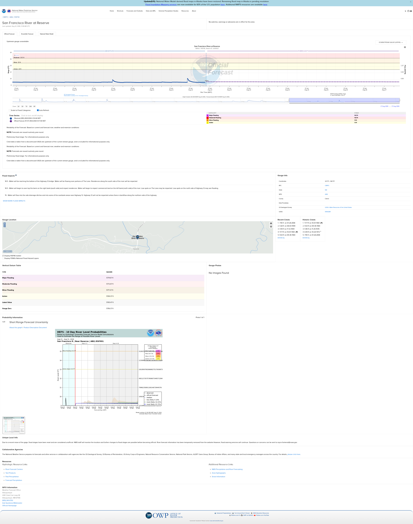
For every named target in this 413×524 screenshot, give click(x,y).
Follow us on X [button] (235, 515)
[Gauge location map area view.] (271, 226)
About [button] (194, 11)
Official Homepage (9, 506)
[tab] (9, 34)
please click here (293, 454)
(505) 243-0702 (7, 500)
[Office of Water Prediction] (167, 515)
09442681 (328, 212)
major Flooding (8, 278)
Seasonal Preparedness (223, 513)
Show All (281, 238)
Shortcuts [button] (120, 11)
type (4, 272)
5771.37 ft (109, 290)
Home (112, 11)
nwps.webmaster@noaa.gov (216, 520)
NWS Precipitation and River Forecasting (227, 469)
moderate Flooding (9, 284)
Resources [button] (185, 11)
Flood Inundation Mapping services (161, 4)
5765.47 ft (110, 302)
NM (326, 190)
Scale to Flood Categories (21, 110)
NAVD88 (109, 272)
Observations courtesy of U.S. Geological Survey (76, 95)
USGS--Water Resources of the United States (338, 207)
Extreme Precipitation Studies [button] (168, 11)
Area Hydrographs (219, 473)
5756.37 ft (109, 309)
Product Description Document (35, 328)
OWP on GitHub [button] (248, 515)
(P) (297, 232)
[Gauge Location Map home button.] (271, 223)
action (4, 296)
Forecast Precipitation (13, 480)
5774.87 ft (109, 278)
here (223, 4)
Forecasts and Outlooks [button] (135, 11)
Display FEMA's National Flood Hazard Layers (21, 258)
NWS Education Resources (261, 513)
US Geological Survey (69, 94)
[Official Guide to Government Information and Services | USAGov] (149, 515)
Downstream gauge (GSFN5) (390, 42)
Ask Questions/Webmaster (12, 503)
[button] (410, 2)
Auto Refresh (44, 110)
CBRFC (5, 17)
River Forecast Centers (14, 469)
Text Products (10, 473)
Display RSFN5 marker (12, 256)
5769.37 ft (110, 296)
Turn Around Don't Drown (242, 513)
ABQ (11, 17)
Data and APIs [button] (151, 11)
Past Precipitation (12, 477)
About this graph (15, 328)
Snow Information (218, 477)
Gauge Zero (6, 309)
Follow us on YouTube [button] (262, 515)
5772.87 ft (109, 284)
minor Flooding (8, 290)
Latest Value (7, 302)
